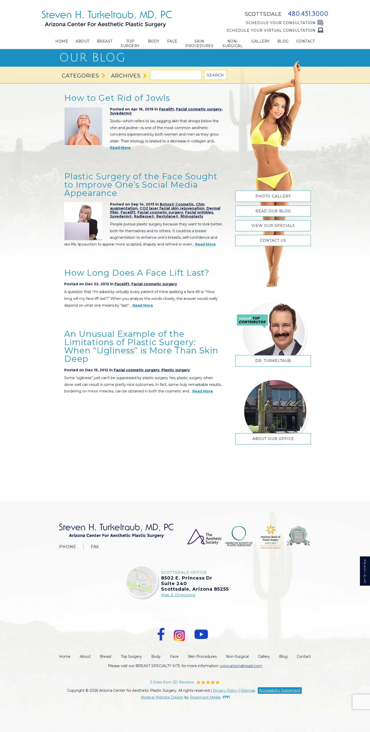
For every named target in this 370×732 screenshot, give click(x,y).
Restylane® (167, 216)
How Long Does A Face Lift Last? (136, 273)
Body (154, 41)
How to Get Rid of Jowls (117, 98)
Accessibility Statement (280, 690)
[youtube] (201, 634)
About (82, 41)
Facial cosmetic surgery (198, 109)
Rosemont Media (205, 697)
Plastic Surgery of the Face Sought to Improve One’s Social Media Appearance (140, 184)
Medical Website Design (162, 697)
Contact (305, 41)
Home (61, 41)
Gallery (260, 41)
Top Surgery (130, 43)
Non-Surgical (233, 43)
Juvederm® (121, 113)
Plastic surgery (175, 370)
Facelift (166, 109)
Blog (283, 41)
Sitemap (248, 690)
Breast (105, 41)
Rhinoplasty (191, 216)
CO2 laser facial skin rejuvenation (172, 208)
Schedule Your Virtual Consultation (271, 30)
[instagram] (179, 634)
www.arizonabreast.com (241, 666)
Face (172, 41)
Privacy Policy (225, 690)
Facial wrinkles (199, 212)
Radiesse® (144, 216)
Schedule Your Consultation (281, 23)
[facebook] (161, 634)
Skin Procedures (199, 43)
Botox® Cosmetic (177, 204)
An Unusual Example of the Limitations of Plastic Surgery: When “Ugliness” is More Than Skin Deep (141, 346)
